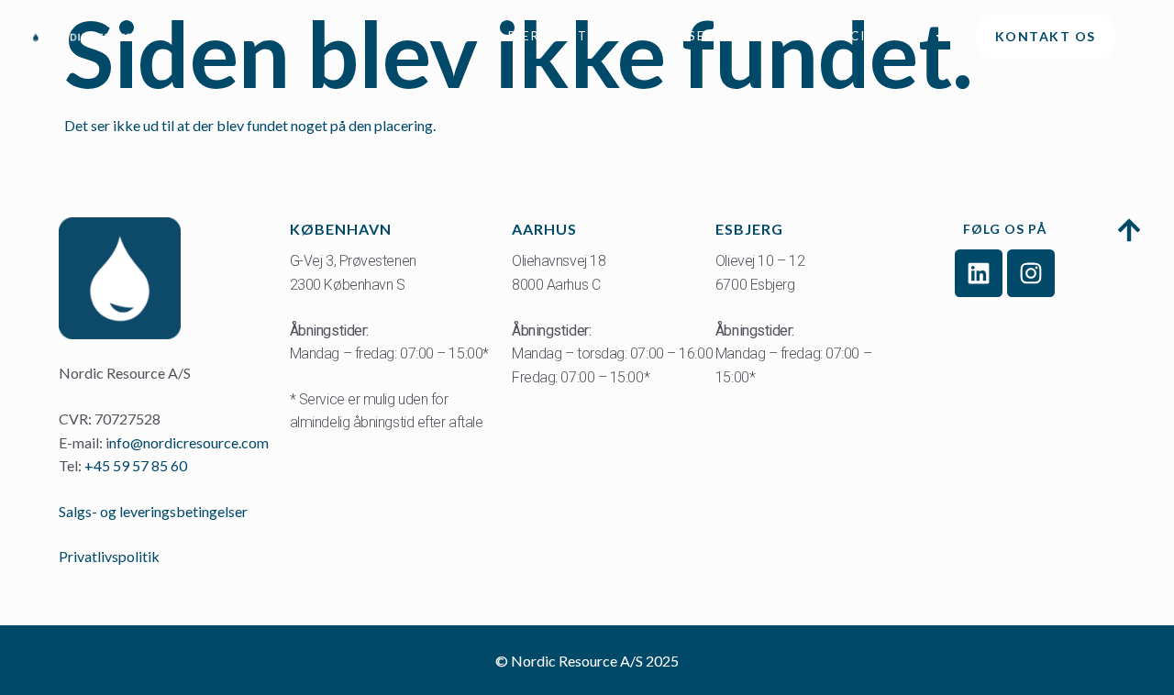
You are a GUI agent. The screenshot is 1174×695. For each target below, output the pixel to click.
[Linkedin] (978, 273)
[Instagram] (1031, 273)
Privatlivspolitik (109, 556)
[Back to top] (1129, 232)
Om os (407, 35)
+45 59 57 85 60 (135, 465)
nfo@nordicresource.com (189, 442)
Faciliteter (879, 35)
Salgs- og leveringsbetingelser (154, 511)
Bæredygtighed (571, 35)
